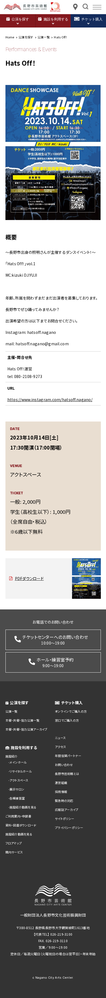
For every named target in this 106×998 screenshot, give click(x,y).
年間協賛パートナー (68, 755)
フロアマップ (13, 843)
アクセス (60, 746)
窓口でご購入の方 (67, 720)
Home (9, 37)
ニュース (60, 737)
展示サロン (17, 789)
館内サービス (14, 852)
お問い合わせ (64, 764)
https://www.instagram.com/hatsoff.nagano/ (49, 399)
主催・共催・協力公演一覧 (22, 720)
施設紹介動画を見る (23, 807)
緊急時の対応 (64, 800)
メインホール (18, 762)
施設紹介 (11, 756)
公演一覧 (11, 711)
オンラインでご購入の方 (71, 711)
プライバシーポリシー (69, 827)
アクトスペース (19, 780)
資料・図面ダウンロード (20, 825)
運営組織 (61, 782)
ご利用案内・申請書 (18, 816)
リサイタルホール (21, 771)
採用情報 (61, 791)
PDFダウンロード (29, 578)
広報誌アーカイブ (66, 809)
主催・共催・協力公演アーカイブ (26, 729)
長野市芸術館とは (67, 773)
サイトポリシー (64, 818)
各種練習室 (17, 798)
